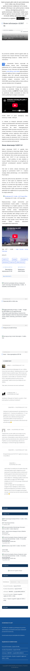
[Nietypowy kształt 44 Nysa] (15, 317)
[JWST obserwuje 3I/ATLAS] (15, 520)
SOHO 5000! (5, 550)
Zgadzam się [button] (20, 18)
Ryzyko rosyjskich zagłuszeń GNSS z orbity (12, 595)
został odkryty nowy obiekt (12, 71)
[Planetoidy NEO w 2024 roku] (15, 540)
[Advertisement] (16, 46)
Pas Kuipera (24, 259)
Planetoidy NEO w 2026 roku (10, 301)
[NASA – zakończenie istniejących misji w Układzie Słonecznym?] (15, 529)
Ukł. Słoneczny (24, 31)
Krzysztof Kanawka (8, 30)
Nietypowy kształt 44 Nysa (10, 327)
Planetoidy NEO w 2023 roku (9, 558)
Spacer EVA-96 (17, 586)
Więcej (27, 18)
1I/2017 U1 (5, 259)
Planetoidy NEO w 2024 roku (9, 541)
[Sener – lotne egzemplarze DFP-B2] (15, 344)
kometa (14, 259)
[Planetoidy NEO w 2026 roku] (15, 291)
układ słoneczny (20, 262)
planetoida (5, 262)
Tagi (19, 582)
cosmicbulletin (11, 392)
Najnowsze (13, 582)
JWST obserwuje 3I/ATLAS (8, 523)
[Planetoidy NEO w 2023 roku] (15, 557)
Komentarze (6, 582)
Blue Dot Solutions (20, 635)
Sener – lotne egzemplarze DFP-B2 (12, 354)
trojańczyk (12, 262)
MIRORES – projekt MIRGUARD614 (17, 591)
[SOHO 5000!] (14, 545)
